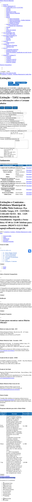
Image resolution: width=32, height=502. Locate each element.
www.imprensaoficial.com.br (7, 378)
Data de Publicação (4, 121)
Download (5, 240)
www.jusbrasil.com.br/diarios (7, 350)
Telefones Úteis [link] (10, 46)
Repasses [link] (8, 31)
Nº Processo (3, 111)
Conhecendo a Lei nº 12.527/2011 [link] (14, 7)
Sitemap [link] (8, 27)
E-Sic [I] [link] (5, 48)
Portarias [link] (8, 9)
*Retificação (6, 238)
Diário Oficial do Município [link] (13, 13)
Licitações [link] (8, 56)
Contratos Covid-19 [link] (11, 60)
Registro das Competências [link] (16, 25)
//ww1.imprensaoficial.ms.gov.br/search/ (10, 389)
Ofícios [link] (8, 16)
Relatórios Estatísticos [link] (11, 51)
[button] (7, 477)
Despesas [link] (8, 39)
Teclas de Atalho (7, 236)
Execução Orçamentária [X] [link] (10, 35)
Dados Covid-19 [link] (10, 42)
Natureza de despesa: (5, 137)
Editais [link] (8, 14)
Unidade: (2, 139)
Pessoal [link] (8, 17)
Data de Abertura (4, 119)
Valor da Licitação (4, 116)
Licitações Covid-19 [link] (11, 59)
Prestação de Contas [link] (11, 11)
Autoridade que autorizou (6, 124)
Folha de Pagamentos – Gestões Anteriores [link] (19, 20)
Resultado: (2, 129)
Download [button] (29, 167)
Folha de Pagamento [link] (14, 18)
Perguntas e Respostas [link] (11, 45)
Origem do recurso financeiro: (7, 148)
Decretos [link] (8, 10)
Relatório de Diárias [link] (14, 23)
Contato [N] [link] (6, 44)
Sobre (4, 237)
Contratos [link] (8, 58)
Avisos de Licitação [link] (11, 30)
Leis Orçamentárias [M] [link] (9, 32)
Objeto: (2, 157)
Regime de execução (5, 123)
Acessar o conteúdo (5, 476)
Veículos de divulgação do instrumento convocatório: (13, 126)
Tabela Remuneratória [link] (14, 21)
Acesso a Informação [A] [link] (9, 6)
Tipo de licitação (4, 114)
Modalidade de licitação (6, 113)
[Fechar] (0, 277)
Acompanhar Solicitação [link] (12, 49)
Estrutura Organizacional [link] (12, 24)
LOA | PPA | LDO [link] (10, 34)
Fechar (2, 264)
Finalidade (2, 118)
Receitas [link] (8, 38)
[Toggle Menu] (0, 2)
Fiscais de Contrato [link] (11, 62)
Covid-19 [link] (5, 41)
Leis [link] (7, 28)
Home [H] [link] (5, 4)
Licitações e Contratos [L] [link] (9, 55)
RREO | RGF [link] (9, 37)
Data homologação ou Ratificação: (8, 130)
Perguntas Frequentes (8, 241)
